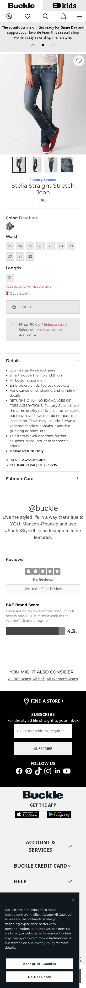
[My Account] (9, 16)
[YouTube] (67, 770)
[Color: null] (9, 226)
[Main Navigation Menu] (79, 16)
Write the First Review (43, 589)
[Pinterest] (28, 770)
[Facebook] (19, 770)
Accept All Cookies (39, 964)
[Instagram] (48, 770)
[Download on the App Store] (27, 813)
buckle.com (14, 914)
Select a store (55, 324)
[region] (39, 940)
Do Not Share (39, 977)
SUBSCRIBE (43, 748)
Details (13, 360)
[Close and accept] (73, 900)
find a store (47, 701)
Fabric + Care (19, 478)
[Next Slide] (53, 44)
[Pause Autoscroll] (43, 44)
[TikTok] (38, 770)
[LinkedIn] (57, 770)
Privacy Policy (44, 943)
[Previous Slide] (33, 44)
